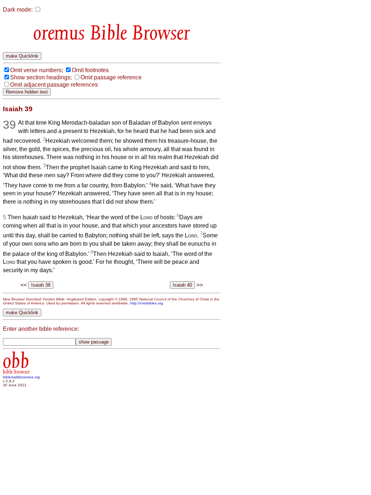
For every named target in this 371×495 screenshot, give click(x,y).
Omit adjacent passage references (54, 85)
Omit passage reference (111, 77)
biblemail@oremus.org (21, 377)
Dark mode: (18, 10)
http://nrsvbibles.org (146, 303)
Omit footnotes (90, 70)
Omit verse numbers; (36, 70)
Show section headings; (41, 77)
